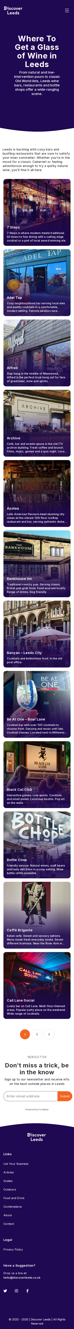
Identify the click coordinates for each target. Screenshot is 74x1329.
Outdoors (9, 1189)
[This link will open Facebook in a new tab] (27, 1291)
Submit (65, 1096)
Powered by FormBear (37, 1109)
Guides (8, 1181)
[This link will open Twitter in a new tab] (5, 1291)
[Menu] (67, 10)
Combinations (12, 1206)
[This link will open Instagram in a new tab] (16, 1291)
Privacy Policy (13, 1249)
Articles (8, 1172)
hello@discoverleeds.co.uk (21, 1277)
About (7, 1215)
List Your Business (15, 1163)
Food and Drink (13, 1198)
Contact (8, 1223)
